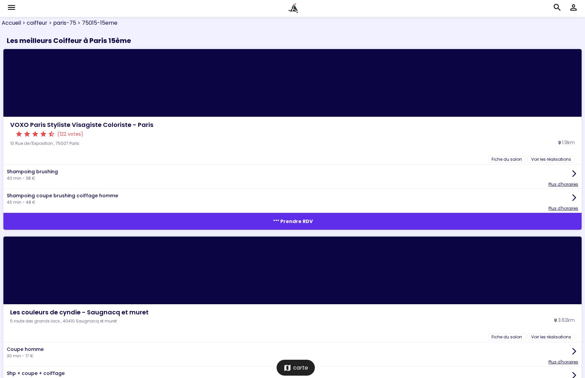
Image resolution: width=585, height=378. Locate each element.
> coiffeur (34, 23)
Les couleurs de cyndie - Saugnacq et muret (79, 312)
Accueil (11, 23)
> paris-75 (61, 23)
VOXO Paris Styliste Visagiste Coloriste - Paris (81, 124)
